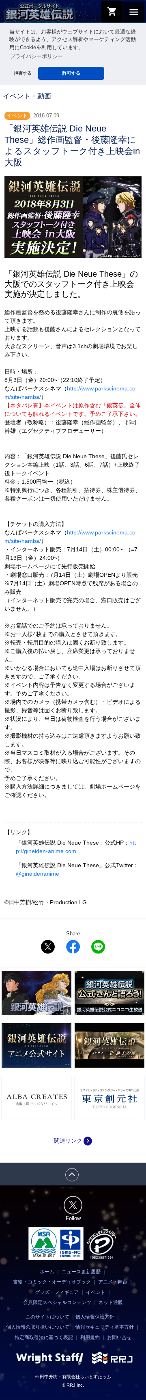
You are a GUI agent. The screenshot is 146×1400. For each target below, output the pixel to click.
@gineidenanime (37, 873)
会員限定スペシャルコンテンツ (57, 1302)
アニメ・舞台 (112, 1282)
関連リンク (73, 1140)
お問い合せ (119, 1337)
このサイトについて (47, 1317)
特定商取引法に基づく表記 (44, 1337)
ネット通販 (111, 1302)
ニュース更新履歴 (81, 1272)
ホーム (47, 1272)
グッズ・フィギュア (57, 1292)
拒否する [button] (23, 73)
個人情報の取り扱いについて (37, 1327)
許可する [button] (71, 73)
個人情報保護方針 (94, 1317)
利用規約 (90, 1337)
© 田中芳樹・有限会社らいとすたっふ (73, 1376)
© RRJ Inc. (73, 1385)
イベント (95, 1292)
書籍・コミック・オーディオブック (52, 1282)
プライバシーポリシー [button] (36, 56)
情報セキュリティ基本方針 (104, 1327)
